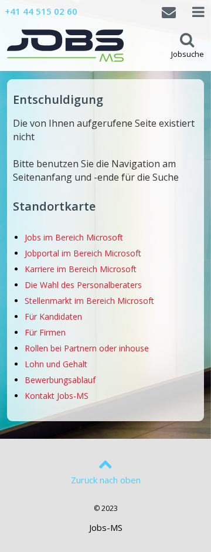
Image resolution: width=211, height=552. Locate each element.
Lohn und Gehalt (56, 364)
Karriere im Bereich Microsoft (81, 269)
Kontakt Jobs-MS (57, 395)
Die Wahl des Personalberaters (83, 284)
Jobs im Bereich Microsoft (74, 237)
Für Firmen (45, 332)
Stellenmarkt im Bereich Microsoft (89, 300)
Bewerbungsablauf (60, 379)
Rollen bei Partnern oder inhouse (87, 348)
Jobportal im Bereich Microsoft (83, 253)
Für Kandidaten (53, 316)
